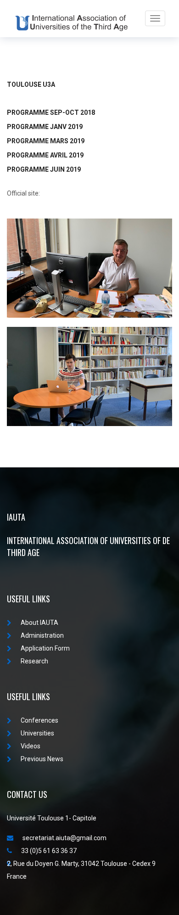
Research (34, 661)
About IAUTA (39, 622)
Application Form (45, 648)
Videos (30, 746)
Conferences (39, 720)
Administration (42, 635)
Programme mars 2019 (45, 141)
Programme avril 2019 (45, 155)
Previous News (42, 759)
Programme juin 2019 (44, 169)
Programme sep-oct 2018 (51, 112)
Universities (37, 733)
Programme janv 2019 (45, 126)
